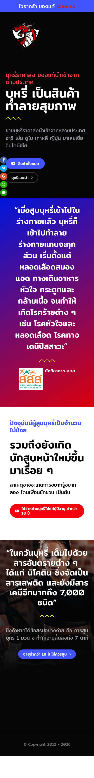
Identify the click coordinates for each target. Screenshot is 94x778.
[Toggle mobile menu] (85, 20)
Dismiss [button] (66, 6)
